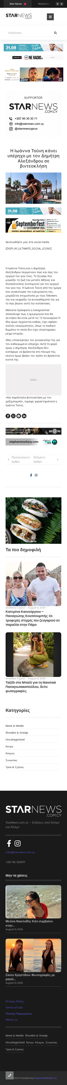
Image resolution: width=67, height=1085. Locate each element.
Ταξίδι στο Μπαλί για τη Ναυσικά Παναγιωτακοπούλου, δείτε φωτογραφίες (31, 686)
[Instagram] (36, 475)
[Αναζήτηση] (55, 33)
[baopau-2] (33, 520)
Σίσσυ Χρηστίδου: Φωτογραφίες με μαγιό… (30, 977)
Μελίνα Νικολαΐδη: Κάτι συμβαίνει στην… (29, 923)
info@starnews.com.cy (20, 852)
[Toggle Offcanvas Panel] (50, 16)
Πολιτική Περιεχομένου (19, 1013)
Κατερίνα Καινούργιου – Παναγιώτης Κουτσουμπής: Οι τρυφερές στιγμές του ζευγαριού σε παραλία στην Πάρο (33, 618)
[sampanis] (33, 210)
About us (11, 1019)
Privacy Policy (15, 1001)
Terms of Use (14, 1007)
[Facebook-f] (31, 475)
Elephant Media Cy (45, 1078)
